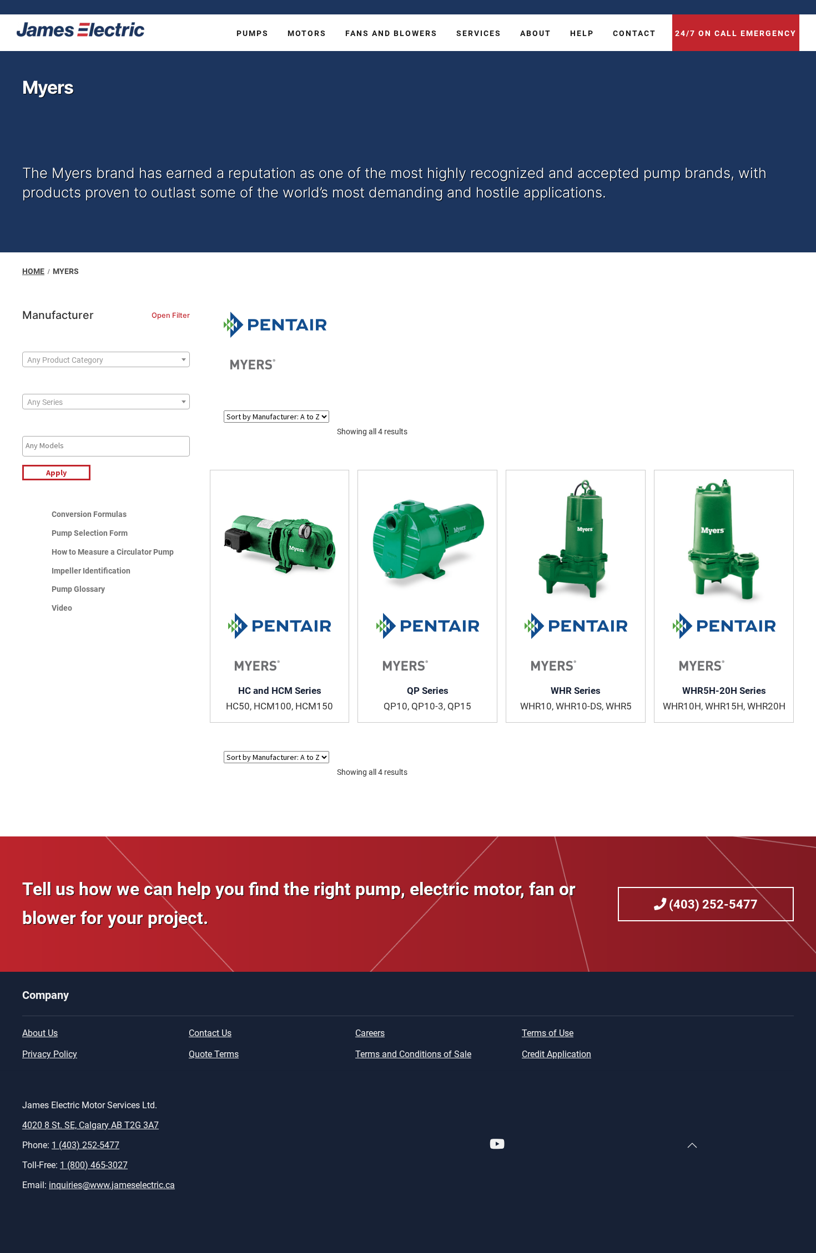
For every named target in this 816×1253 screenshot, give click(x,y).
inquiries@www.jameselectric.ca (112, 1185)
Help (582, 33)
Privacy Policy (49, 1054)
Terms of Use (547, 1033)
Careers (370, 1033)
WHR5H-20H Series (724, 690)
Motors (307, 33)
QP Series (428, 690)
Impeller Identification (91, 570)
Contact (634, 33)
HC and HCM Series (279, 690)
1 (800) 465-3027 (94, 1165)
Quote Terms (214, 1054)
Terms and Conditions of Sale (413, 1054)
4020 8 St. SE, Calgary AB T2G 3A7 (90, 1125)
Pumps (252, 33)
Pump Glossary (78, 589)
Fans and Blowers (391, 33)
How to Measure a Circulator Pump (113, 551)
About (535, 33)
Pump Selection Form (90, 533)
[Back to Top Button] (692, 1145)
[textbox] (106, 360)
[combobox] (106, 359)
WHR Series (576, 690)
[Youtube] (497, 1145)
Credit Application (556, 1054)
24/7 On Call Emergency (736, 33)
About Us (40, 1033)
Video (62, 607)
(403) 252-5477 (712, 904)
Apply (56, 473)
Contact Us (210, 1033)
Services (478, 33)
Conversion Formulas (89, 514)
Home (33, 271)
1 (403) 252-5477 (85, 1145)
